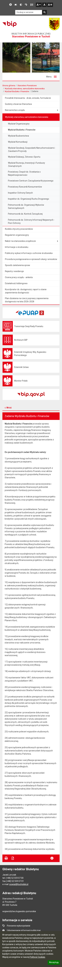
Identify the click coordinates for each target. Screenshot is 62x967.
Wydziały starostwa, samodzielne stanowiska (25, 88)
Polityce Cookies (37, 957)
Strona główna (8, 85)
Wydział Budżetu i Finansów (17, 91)
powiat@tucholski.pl (18, 884)
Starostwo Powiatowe (27, 85)
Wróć (9, 407)
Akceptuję (54, 962)
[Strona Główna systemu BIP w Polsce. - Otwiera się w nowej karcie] (9, 24)
